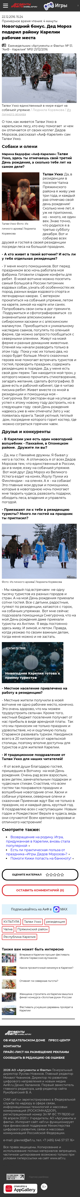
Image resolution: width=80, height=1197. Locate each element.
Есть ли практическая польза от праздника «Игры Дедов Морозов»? (36, 852)
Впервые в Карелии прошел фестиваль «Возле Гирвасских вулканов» (44, 956)
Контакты (12, 1046)
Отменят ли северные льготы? (38, 980)
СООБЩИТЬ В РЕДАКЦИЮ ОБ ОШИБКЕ (34, 1058)
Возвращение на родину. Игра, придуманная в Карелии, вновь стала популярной (38, 841)
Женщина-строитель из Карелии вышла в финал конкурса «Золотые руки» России (46, 995)
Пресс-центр (59, 1040)
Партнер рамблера (38, 1177)
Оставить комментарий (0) (40, 890)
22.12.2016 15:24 (12, 17)
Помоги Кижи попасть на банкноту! (40, 858)
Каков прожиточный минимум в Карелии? (46, 967)
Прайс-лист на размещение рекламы (36, 1052)
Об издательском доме (24, 1040)
